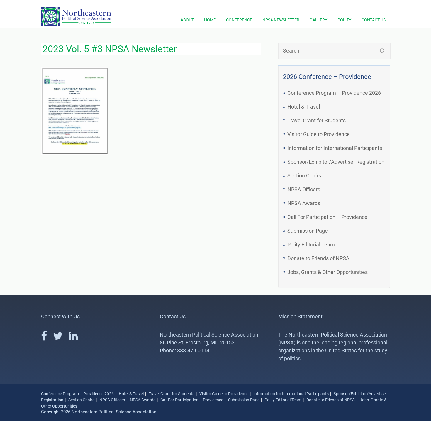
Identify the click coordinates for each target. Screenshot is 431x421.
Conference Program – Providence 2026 (334, 93)
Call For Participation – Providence (327, 217)
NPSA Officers (303, 189)
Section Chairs (304, 176)
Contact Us (374, 20)
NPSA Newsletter (280, 20)
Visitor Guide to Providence (318, 134)
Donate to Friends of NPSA (318, 258)
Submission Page (307, 231)
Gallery (318, 20)
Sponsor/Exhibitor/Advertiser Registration (335, 162)
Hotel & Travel (303, 107)
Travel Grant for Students (316, 120)
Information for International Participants (334, 148)
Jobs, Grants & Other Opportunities (327, 272)
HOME (210, 20)
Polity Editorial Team (311, 244)
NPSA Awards (303, 203)
